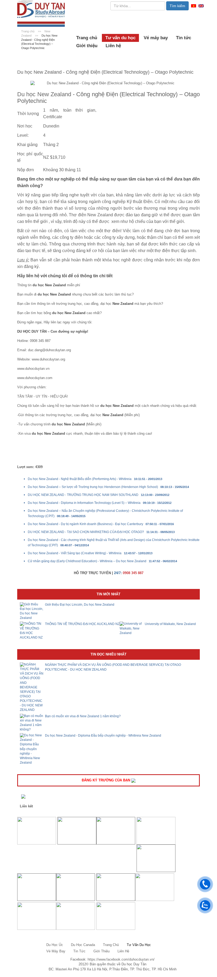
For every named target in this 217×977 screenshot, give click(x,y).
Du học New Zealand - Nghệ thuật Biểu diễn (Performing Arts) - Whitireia (80, 479)
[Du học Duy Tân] (41, 13)
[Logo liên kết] (36, 830)
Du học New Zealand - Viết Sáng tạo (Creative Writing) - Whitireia (74, 553)
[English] (201, 5)
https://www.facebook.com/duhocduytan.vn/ (121, 959)
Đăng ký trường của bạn (106, 780)
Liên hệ (113, 45)
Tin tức (183, 37)
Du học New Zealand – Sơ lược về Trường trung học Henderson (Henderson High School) (93, 487)
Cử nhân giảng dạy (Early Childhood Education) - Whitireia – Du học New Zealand (87, 561)
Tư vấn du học (120, 37)
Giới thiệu (86, 45)
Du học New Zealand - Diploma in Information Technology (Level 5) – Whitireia (84, 503)
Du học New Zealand (44, 94)
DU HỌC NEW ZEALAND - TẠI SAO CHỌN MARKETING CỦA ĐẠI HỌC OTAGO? (86, 532)
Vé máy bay (156, 37)
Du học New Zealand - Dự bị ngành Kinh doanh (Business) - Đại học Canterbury (85, 524)
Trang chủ (86, 37)
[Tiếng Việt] (193, 5)
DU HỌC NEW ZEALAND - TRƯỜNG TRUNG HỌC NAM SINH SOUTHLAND (83, 495)
